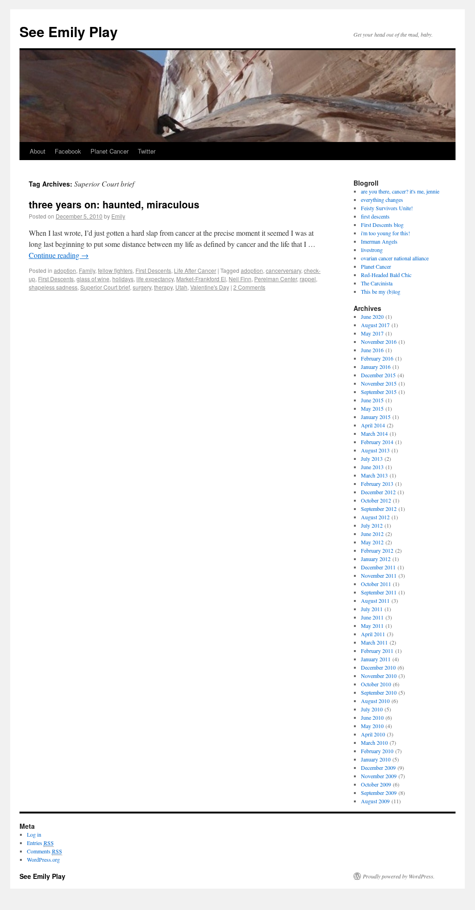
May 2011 (372, 625)
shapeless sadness (53, 287)
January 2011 (376, 659)
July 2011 (372, 609)
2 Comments (249, 287)
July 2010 (372, 709)
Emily (118, 216)
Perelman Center (275, 279)
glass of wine (93, 279)
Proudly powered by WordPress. (399, 876)
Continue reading (59, 255)
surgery (142, 287)
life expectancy (154, 279)
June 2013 (372, 467)
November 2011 (379, 575)
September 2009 (379, 792)
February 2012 (377, 550)
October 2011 (376, 583)
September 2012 (379, 508)
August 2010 (375, 700)
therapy (163, 287)
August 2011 (375, 600)
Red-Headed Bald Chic (386, 274)
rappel (308, 279)
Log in (34, 834)
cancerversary (283, 270)
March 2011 (374, 642)
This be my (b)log (380, 291)
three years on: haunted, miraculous (114, 204)
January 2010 (376, 759)
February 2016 (377, 358)
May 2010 (372, 725)
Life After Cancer (195, 270)
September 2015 (379, 391)
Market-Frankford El (201, 279)
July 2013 (372, 458)
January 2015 (376, 416)
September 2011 (379, 592)
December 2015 (378, 375)
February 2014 (377, 441)
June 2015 (372, 400)
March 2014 (374, 433)
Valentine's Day (209, 287)
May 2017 (372, 333)
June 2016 (372, 350)
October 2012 (376, 500)
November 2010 (379, 675)
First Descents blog (382, 224)
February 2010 (377, 751)
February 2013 (377, 483)
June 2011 (372, 617)
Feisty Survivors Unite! (387, 208)
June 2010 (372, 717)
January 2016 (376, 366)
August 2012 (375, 517)
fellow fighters (115, 270)
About (37, 151)
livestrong (372, 249)
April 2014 (373, 425)
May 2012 (372, 542)
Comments (44, 851)
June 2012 (372, 533)
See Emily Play (68, 31)
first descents (375, 216)
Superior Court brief (105, 287)
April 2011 (373, 634)
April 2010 (373, 734)
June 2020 (372, 316)
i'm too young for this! (385, 233)
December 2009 (378, 767)
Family (87, 270)
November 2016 (379, 341)
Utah (181, 287)
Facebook (68, 151)
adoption (65, 270)
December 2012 (378, 492)
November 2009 (379, 776)
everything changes (382, 199)
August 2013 (375, 450)
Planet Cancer (109, 151)
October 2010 (376, 684)
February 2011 (377, 650)
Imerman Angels (379, 241)
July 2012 (372, 525)
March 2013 (374, 475)
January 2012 (376, 558)
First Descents (153, 270)
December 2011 (378, 567)
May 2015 (372, 408)
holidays (123, 279)
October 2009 (376, 784)
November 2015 (379, 383)
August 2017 (375, 325)
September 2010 (379, 692)
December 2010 (378, 667)
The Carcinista (376, 283)
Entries (40, 842)
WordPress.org (43, 859)
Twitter (146, 151)
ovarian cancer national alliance (395, 258)
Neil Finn (240, 279)
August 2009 (375, 801)
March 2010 (374, 742)
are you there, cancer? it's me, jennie (400, 191)
